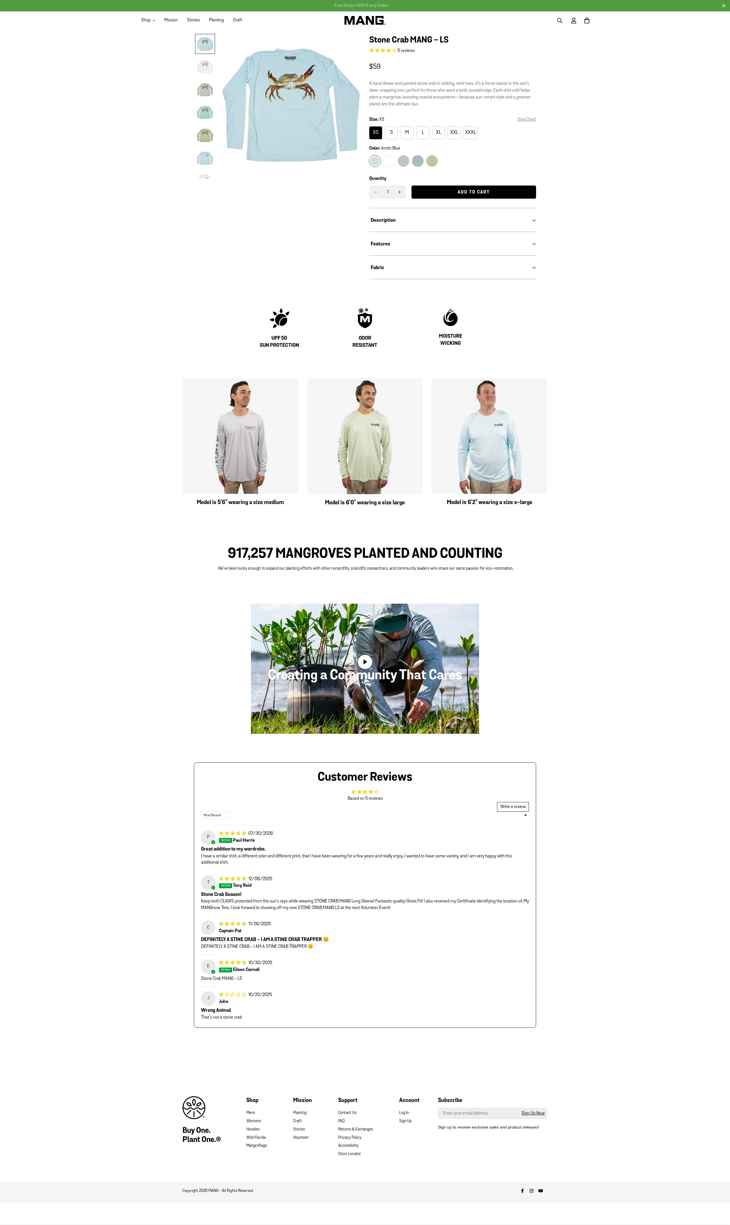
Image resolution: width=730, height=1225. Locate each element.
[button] (383, 51)
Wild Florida (256, 1138)
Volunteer (301, 1138)
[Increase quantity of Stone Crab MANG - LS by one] (399, 192)
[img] (233, 833)
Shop (146, 20)
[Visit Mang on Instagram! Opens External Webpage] (531, 1190)
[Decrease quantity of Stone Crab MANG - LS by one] (375, 192)
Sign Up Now (533, 1113)
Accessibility (348, 1146)
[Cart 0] (586, 20)
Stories (193, 20)
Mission (171, 20)
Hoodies (252, 1129)
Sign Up (405, 1121)
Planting (216, 20)
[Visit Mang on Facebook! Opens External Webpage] (522, 1190)
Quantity (377, 178)
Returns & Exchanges (355, 1129)
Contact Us (347, 1113)
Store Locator (349, 1154)
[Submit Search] (559, 20)
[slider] (338, 726)
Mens (250, 1113)
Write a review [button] (513, 807)
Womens (253, 1121)
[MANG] (365, 20)
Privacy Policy (350, 1138)
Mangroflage (256, 1146)
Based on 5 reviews (365, 798)
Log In (404, 1113)
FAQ (341, 1121)
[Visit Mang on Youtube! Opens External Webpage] (540, 1190)
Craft (237, 20)
